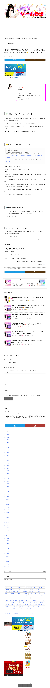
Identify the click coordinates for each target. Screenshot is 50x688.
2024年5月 (6, 476)
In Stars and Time (30, 587)
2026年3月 (6, 444)
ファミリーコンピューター (11, 606)
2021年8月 (6, 522)
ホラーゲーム (28, 608)
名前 (5, 384)
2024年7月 (6, 470)
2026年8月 (6, 434)
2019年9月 (6, 561)
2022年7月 (6, 509)
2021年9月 (6, 520)
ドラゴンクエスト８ (9, 604)
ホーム (6, 43)
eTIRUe (20, 587)
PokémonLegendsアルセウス (12, 591)
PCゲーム (22, 589)
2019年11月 (6, 556)
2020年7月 (6, 538)
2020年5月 (6, 540)
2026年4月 (6, 442)
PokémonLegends (35, 589)
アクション (40, 591)
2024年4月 (6, 478)
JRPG (40, 587)
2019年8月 (6, 564)
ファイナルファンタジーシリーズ (23, 604)
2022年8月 (6, 507)
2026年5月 (6, 439)
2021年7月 (6, 525)
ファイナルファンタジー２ (38, 604)
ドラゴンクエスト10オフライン (37, 600)
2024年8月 (6, 468)
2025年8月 (6, 455)
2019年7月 (6, 566)
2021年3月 (6, 533)
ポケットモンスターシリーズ (11, 610)
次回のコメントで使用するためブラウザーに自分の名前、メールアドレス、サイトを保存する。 (24, 395)
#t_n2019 (34, 155)
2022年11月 (6, 499)
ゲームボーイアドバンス (22, 595)
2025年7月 (6, 457)
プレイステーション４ (38, 606)
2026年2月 (6, 447)
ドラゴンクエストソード (25, 602)
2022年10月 (6, 501)
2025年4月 (6, 460)
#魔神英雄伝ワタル (24, 155)
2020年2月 (6, 548)
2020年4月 (6, 543)
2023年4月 (6, 486)
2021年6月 (6, 527)
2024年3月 (6, 481)
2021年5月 (6, 530)
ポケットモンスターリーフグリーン (28, 610)
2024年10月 (6, 463)
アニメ (16, 43)
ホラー (20, 608)
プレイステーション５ (10, 608)
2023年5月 (6, 483)
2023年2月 (6, 491)
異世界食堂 (16, 613)
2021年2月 (6, 535)
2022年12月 (6, 496)
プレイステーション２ (25, 606)
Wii (31, 591)
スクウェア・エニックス (37, 595)
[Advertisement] (25, 28)
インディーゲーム (33, 593)
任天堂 (7, 613)
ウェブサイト (7, 390)
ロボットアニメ (33, 261)
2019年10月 (6, 558)
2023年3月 (6, 488)
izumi (44, 264)
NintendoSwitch (9, 589)
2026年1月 (6, 450)
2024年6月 (6, 473)
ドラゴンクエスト (21, 598)
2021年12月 (6, 517)
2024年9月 (6, 465)
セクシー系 (8, 598)
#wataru (30, 155)
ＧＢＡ (25, 613)
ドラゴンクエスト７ (38, 602)
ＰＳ (32, 613)
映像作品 (11, 43)
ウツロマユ (42, 593)
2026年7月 (6, 437)
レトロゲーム (41, 610)
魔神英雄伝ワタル (40, 261)
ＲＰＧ (40, 613)
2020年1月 (6, 551)
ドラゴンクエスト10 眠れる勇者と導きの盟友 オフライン (17, 600)
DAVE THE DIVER (9, 587)
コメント (6, 372)
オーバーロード (9, 595)
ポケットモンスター (39, 608)
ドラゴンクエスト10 (36, 598)
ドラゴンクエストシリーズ (11, 602)
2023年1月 (6, 494)
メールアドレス (22, 384)
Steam (24, 591)
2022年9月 (6, 504)
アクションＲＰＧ (9, 593)
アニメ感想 (25, 593)
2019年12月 (6, 553)
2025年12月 (6, 452)
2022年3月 (6, 512)
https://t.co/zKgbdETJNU (16, 155)
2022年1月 (6, 514)
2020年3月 (6, 545)
